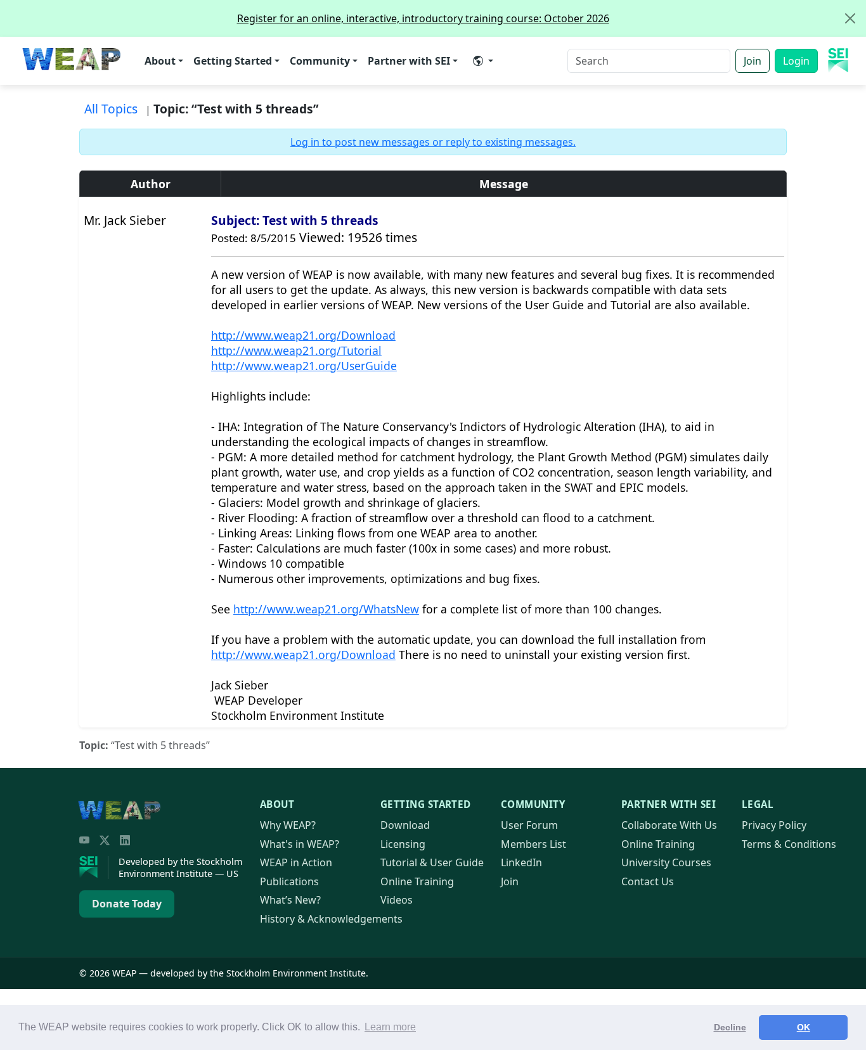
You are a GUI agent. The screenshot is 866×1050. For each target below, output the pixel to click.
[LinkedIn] (125, 840)
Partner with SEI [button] (409, 61)
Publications (289, 881)
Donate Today (127, 904)
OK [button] (803, 1027)
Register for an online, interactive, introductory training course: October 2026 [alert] (423, 18)
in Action (296, 862)
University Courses (666, 862)
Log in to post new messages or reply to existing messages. (433, 142)
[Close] (850, 18)
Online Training (417, 881)
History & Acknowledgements (331, 919)
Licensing (402, 844)
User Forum (529, 825)
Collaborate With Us (669, 825)
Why (288, 825)
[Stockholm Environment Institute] (93, 867)
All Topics (111, 108)
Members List (533, 844)
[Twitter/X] (105, 840)
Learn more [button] (390, 1026)
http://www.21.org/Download (303, 335)
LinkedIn (521, 862)
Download (405, 825)
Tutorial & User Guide (432, 862)
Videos (396, 900)
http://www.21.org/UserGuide (304, 365)
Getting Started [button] (232, 61)
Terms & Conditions (789, 844)
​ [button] (483, 61)
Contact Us (647, 881)
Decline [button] (730, 1027)
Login (796, 61)
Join (752, 61)
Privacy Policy (774, 825)
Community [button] (320, 61)
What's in (299, 844)
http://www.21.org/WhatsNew (326, 609)
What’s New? (290, 900)
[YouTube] (84, 840)
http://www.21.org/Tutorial (296, 350)
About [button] (160, 61)
